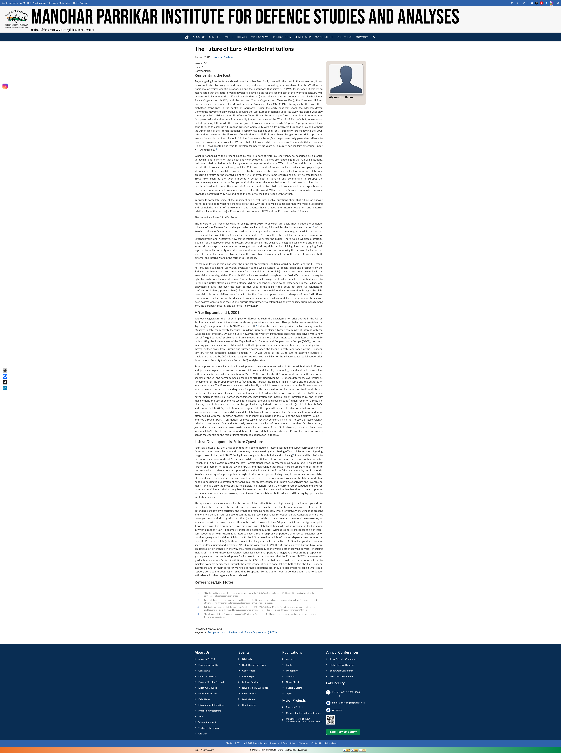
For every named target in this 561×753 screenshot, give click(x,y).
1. (198, 593)
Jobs (200, 716)
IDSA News (204, 699)
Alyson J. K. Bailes (341, 97)
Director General (207, 676)
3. (198, 607)
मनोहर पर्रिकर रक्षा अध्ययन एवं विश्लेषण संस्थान (62, 30)
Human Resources (207, 693)
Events (228, 36)
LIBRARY (242, 36)
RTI (238, 743)
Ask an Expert (324, 36)
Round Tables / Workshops (256, 687)
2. (198, 600)
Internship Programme (209, 710)
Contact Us (204, 670)
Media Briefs (64, 3)
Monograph (292, 670)
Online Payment (80, 3)
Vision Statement (207, 722)
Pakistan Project (294, 707)
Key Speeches (249, 704)
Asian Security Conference (343, 659)
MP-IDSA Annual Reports (255, 743)
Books (289, 664)
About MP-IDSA (206, 659)
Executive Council (207, 687)
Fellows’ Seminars (251, 682)
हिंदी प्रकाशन (362, 36)
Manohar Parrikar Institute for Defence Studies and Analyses (245, 17)
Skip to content (9, 3)
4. (198, 614)
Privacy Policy (331, 743)
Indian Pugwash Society (343, 731)
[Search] (374, 37)
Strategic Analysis (223, 57)
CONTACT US (344, 36)
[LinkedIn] (5, 388)
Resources (274, 743)
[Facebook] (5, 376)
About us (199, 36)
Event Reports (249, 676)
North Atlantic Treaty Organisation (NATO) (252, 632)
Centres (214, 36)
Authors (290, 659)
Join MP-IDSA (25, 3)
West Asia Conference (341, 676)
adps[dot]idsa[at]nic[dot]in (353, 702)
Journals (290, 676)
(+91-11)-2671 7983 (350, 692)
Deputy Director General (211, 682)
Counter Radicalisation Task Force (303, 713)
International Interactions (211, 704)
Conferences (248, 670)
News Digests (293, 682)
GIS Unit (202, 733)
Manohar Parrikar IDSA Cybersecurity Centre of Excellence (304, 720)
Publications (282, 36)
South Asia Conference (341, 670)
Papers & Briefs (294, 687)
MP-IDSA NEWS (260, 36)
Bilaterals (247, 659)
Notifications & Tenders (45, 3)
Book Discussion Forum (254, 664)
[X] (5, 382)
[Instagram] (5, 86)
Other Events (249, 693)
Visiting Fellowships (208, 727)
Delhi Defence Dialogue (342, 664)
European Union (217, 632)
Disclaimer (303, 743)
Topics (289, 693)
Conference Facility (208, 664)
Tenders (229, 743)
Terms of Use (289, 743)
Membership (303, 36)
